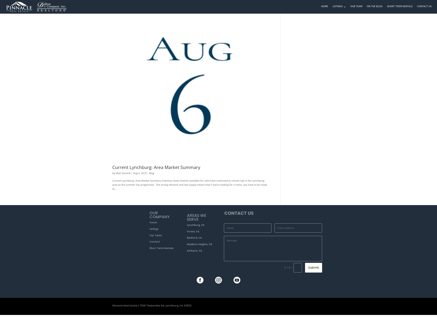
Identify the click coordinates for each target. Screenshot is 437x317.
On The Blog (375, 7)
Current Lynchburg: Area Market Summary (156, 167)
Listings (338, 7)
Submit (313, 267)
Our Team (356, 7)
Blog (151, 173)
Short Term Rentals (400, 7)
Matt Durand (123, 173)
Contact (155, 241)
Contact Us (424, 7)
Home (324, 7)
